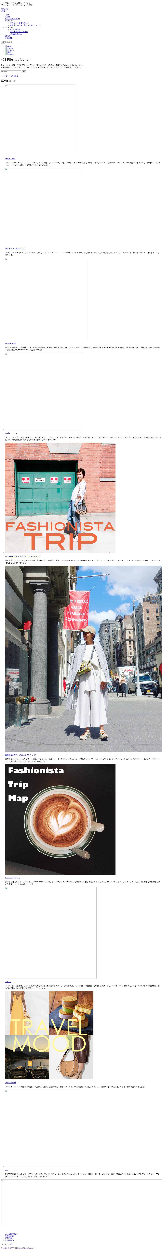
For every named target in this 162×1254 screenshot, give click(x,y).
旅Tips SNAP (10, 159)
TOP (7, 15)
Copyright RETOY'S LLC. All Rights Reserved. (18, 1248)
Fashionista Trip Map (12, 878)
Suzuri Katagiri (10, 344)
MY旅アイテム (11, 433)
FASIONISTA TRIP (12, 19)
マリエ (8, 982)
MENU (3, 11)
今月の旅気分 (15, 29)
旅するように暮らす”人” (19, 23)
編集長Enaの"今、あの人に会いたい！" (20, 755)
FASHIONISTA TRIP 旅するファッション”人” (23, 556)
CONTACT (9, 1236)
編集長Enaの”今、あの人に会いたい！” (25, 25)
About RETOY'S (11, 1234)
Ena (6, 1170)
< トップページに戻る (9, 76)
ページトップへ (7, 1244)
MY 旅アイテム (16, 34)
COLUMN (9, 38)
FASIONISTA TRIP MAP (19, 32)
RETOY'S (4, 9)
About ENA (9, 1240)
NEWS (7, 17)
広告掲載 (8, 1238)
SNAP (7, 36)
